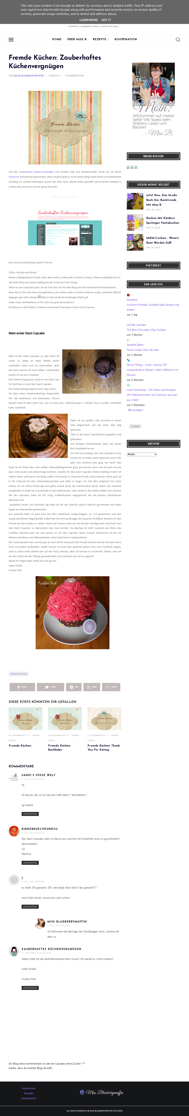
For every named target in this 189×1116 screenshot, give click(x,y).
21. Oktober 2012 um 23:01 (36, 953)
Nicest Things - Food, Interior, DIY (147, 365)
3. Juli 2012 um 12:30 (33, 779)
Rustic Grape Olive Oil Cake (143, 350)
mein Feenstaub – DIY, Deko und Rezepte (151, 390)
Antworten (30, 814)
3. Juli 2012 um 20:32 (33, 833)
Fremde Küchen (19, 674)
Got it (106, 20)
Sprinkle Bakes (135, 344)
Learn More (89, 20)
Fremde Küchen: (20, 745)
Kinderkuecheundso (40, 829)
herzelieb (132, 300)
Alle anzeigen (135, 410)
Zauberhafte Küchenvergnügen (36, 172)
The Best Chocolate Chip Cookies (146, 330)
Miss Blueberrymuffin (67, 921)
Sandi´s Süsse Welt (39, 775)
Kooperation (126, 39)
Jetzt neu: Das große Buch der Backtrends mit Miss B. (161, 200)
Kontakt (29, 1093)
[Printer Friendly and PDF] (135, 426)
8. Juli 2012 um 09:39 (33, 881)
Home (57, 39)
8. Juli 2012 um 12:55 (58, 925)
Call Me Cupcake (136, 325)
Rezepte (99, 39)
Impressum (29, 1088)
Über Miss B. (77, 39)
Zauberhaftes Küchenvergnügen (51, 949)
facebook (14, 177)
